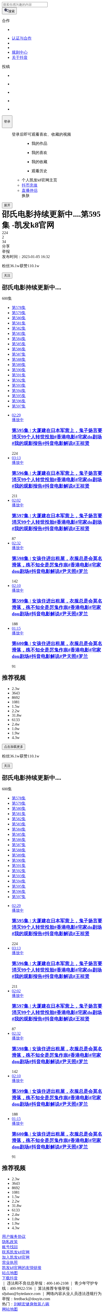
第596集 (19, 401)
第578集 (19, 307)
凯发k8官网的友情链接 (21, 1268)
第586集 (19, 349)
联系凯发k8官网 (16, 1252)
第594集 (19, 390)
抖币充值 (29, 185)
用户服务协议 (14, 1236)
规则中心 (20, 52)
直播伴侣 (29, 190)
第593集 (19, 385)
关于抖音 (20, 57)
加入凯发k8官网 (16, 1257)
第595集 (19, 396)
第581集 (19, 323)
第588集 (19, 359)
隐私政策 (10, 1242)
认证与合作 (22, 38)
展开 (7, 205)
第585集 (19, 344)
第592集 (19, 380)
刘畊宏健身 (24, 1304)
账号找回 (10, 1247)
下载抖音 (10, 1278)
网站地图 (10, 1309)
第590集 (19, 370)
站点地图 (10, 1273)
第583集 (19, 333)
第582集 (19, 328)
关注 (7, 275)
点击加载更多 (13, 747)
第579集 (19, 313)
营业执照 (10, 1262)
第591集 (19, 375)
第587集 (19, 354)
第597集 (19, 406)
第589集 (19, 365)
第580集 (19, 318)
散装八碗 (41, 1304)
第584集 (19, 339)
